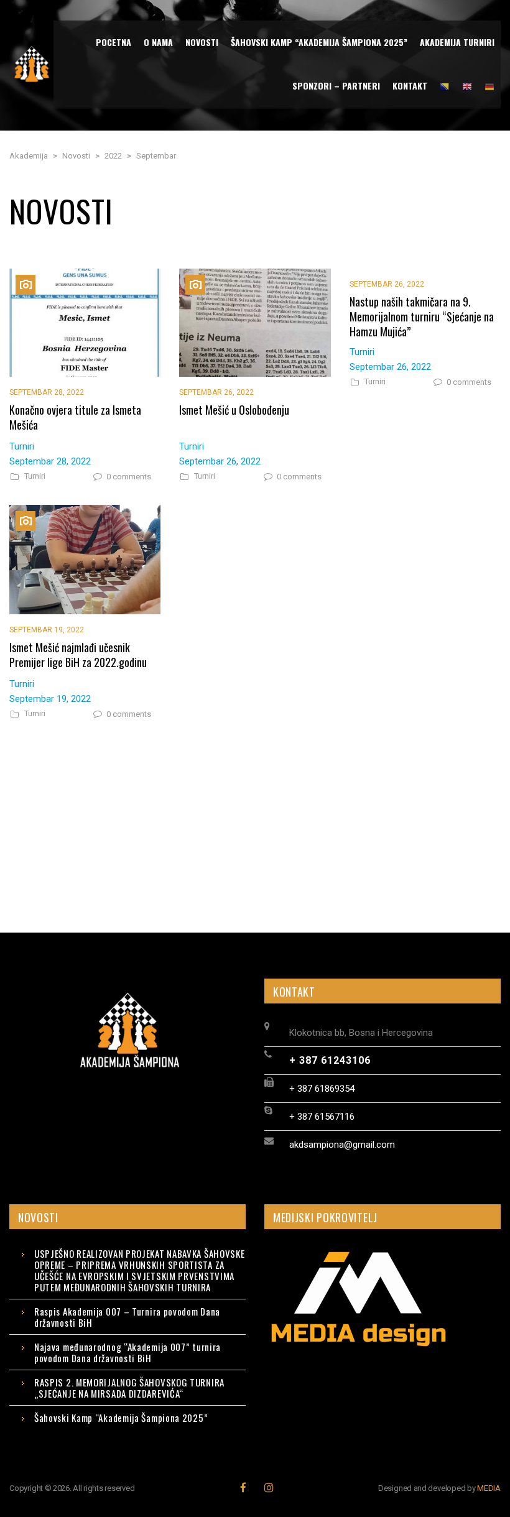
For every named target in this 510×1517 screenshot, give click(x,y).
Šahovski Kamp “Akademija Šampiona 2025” (121, 1417)
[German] (489, 86)
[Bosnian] (445, 86)
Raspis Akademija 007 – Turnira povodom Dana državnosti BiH (127, 1317)
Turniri (34, 476)
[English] (467, 86)
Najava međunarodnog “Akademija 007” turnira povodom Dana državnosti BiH (127, 1352)
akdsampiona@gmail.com (342, 1144)
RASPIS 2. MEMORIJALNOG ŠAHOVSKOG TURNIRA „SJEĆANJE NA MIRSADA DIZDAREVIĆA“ (129, 1387)
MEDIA (489, 1488)
